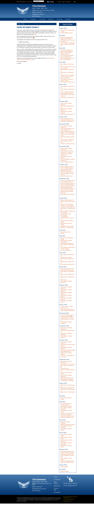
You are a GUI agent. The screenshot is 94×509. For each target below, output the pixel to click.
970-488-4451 (41, 14)
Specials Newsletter (64, 471)
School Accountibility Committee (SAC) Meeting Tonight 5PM (67, 186)
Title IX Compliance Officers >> (69, 499)
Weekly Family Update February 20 (67, 106)
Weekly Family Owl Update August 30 (67, 385)
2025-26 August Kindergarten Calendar (66, 238)
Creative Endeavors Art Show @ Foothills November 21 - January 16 (67, 319)
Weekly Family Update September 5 (67, 195)
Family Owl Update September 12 (67, 188)
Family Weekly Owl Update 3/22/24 (66, 438)
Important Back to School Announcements (65, 214)
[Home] (23, 10)
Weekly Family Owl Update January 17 (66, 301)
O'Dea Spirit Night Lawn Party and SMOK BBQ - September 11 (67, 378)
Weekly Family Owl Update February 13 (66, 109)
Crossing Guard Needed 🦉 (66, 316)
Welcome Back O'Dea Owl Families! (66, 224)
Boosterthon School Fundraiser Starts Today (66, 192)
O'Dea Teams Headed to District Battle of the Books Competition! (67, 269)
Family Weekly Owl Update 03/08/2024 (66, 443)
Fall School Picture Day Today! (66, 190)
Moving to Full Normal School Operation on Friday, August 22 (67, 204)
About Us (25, 19)
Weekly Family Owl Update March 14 (67, 275)
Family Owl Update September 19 (67, 184)
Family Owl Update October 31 (66, 166)
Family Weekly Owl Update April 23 (67, 64)
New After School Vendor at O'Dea (66, 373)
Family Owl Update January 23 (66, 118)
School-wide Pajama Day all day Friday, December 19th (67, 129)
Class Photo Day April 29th (66, 257)
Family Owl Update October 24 (67, 168)
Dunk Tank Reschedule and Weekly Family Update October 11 (67, 350)
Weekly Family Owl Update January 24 (66, 298)
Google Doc (48, 58)
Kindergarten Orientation (65, 170)
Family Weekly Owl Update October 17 (66, 348)
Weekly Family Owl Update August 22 (67, 202)
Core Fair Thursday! (64, 54)
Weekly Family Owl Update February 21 (66, 287)
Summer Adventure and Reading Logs (67, 44)
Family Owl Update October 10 (66, 172)
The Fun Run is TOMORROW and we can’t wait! (67, 356)
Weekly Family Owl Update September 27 (66, 362)
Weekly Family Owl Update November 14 (66, 154)
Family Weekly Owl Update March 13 (67, 89)
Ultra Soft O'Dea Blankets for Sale (67, 143)
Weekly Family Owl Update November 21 (66, 149)
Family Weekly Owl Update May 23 (67, 245)
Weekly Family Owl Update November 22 (66, 328)
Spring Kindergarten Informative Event (67, 456)
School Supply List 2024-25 (66, 406)
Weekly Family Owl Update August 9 (67, 392)
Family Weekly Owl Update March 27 (67, 87)
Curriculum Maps (59, 19)
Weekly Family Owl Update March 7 (67, 277)
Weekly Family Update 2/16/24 (67, 454)
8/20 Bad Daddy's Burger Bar (66, 33)
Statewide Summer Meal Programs (65, 232)
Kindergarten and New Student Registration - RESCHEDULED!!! (67, 226)
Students (68, 1)
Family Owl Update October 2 (66, 176)
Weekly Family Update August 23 (67, 388)
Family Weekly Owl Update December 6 (66, 322)
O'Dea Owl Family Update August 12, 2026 (67, 30)
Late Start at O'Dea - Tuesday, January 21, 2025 (66, 307)
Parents (59, 1)
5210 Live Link (63, 279)
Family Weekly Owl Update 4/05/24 (66, 429)
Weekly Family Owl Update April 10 (67, 73)
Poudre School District (21, 1)
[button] (74, 1)
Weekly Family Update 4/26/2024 (65, 422)
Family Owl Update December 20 (67, 310)
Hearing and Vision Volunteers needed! (66, 221)
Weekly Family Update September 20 (67, 370)
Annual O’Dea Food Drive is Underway (66, 157)
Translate (41, 2)
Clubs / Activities (42, 19)
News (23, 24)
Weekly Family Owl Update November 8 (66, 334)
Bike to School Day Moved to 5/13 (67, 58)
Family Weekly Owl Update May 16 (67, 247)
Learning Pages (67, 19)
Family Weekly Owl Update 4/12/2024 (66, 426)
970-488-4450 (39, 12)
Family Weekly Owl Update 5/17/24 (66, 411)
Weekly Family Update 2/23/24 (67, 451)
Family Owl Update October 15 (66, 169)
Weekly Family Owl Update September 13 (66, 375)
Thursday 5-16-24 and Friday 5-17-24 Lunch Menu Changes (67, 414)
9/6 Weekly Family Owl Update (66, 380)
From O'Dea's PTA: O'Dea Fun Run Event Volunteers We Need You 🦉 (67, 365)
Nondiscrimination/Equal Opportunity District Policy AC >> (70, 497)
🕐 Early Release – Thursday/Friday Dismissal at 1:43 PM (67, 218)
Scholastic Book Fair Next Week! (67, 452)
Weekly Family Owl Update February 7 (66, 293)
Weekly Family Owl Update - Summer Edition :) (66, 241)
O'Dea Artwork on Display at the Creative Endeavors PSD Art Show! (67, 141)
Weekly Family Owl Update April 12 (67, 262)
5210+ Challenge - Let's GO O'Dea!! (66, 459)
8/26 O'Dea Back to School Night (67, 43)
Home (19, 24)
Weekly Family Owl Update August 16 (67, 390)
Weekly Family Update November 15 (67, 331)
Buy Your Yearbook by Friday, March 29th (66, 440)
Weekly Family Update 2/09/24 (67, 461)
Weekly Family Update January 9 (67, 121)
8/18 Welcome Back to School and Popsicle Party (67, 40)
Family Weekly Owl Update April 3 (67, 82)
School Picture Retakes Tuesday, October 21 (67, 174)
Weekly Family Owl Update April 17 (67, 259)
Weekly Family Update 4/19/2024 (67, 424)
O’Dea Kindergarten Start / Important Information (66, 404)
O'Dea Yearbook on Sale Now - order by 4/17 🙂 (67, 80)
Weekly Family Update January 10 (67, 309)
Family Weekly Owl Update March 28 (67, 272)
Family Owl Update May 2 (65, 250)
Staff (64, 1)
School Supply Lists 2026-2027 (66, 55)
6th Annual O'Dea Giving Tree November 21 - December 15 (66, 151)
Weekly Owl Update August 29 (66, 200)
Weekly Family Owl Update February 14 (66, 290)
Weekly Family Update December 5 (67, 137)
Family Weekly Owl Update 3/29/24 (66, 435)
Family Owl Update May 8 (65, 57)
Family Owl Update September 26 (67, 183)
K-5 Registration (33, 19)
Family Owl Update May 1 (65, 59)
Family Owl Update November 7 (67, 162)
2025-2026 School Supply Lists (67, 243)
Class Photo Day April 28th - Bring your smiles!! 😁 (67, 67)
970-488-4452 (37, 16)
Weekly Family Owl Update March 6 (67, 98)
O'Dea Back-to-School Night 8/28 (67, 207)
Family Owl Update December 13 (67, 315)
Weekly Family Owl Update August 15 (67, 209)
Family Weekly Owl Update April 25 (67, 255)
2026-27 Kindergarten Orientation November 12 (67, 159)
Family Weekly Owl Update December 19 (66, 126)
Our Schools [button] (29, 1)
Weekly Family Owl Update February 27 (66, 104)
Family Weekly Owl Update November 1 (66, 336)
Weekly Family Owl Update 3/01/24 (66, 446)
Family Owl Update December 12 (67, 131)
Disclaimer (74, 485)
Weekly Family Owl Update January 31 (66, 295)
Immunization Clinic (64, 368)
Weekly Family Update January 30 (67, 114)
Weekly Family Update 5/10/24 (67, 416)
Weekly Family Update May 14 (66, 50)
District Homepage (68, 485)
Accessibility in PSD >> (67, 501)
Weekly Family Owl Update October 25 (66, 342)
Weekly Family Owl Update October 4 (66, 353)
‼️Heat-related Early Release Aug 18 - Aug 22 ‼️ (67, 211)
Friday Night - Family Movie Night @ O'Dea (67, 345)
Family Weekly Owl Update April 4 (67, 264)
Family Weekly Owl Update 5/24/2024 (66, 408)
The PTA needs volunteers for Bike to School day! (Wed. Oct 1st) (67, 181)
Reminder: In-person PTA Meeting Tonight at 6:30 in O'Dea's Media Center (67, 134)
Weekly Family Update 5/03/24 (67, 417)
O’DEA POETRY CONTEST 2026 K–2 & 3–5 (67, 95)
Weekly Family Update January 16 (67, 120)
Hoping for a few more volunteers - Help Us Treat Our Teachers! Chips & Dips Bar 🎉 (67, 76)
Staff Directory (51, 19)
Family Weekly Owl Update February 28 (66, 281)
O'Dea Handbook (64, 467)
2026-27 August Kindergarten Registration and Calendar (66, 38)
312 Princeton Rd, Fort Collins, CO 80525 (45, 10)
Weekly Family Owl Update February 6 (66, 112)
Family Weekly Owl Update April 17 (67, 70)
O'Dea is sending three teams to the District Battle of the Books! (67, 92)
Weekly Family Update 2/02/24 (67, 462)
